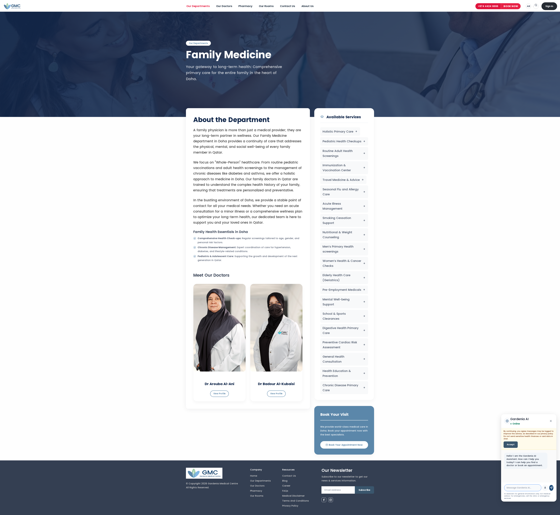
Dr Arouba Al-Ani (219, 384)
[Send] (551, 488)
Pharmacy (245, 6)
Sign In (549, 6)
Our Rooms (266, 6)
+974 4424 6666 (488, 6)
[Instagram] (330, 500)
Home (253, 475)
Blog (284, 480)
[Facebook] (324, 500)
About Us (307, 6)
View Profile (219, 393)
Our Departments (198, 6)
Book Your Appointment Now (346, 445)
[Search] (536, 6)
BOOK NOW (511, 6)
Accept (510, 444)
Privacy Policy (290, 505)
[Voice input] (545, 488)
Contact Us (287, 6)
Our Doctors (224, 6)
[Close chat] (550, 421)
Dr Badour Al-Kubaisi (276, 384)
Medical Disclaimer (293, 495)
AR (528, 6)
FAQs (285, 491)
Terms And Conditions (295, 500)
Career (286, 485)
